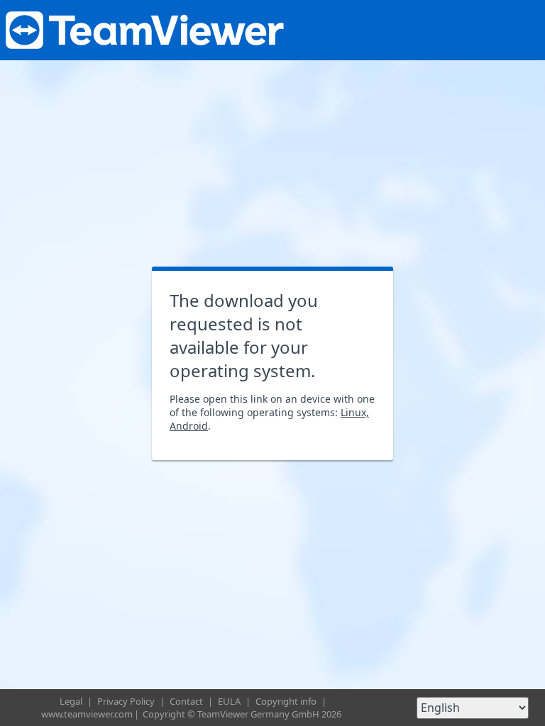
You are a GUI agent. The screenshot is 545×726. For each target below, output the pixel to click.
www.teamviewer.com (87, 714)
